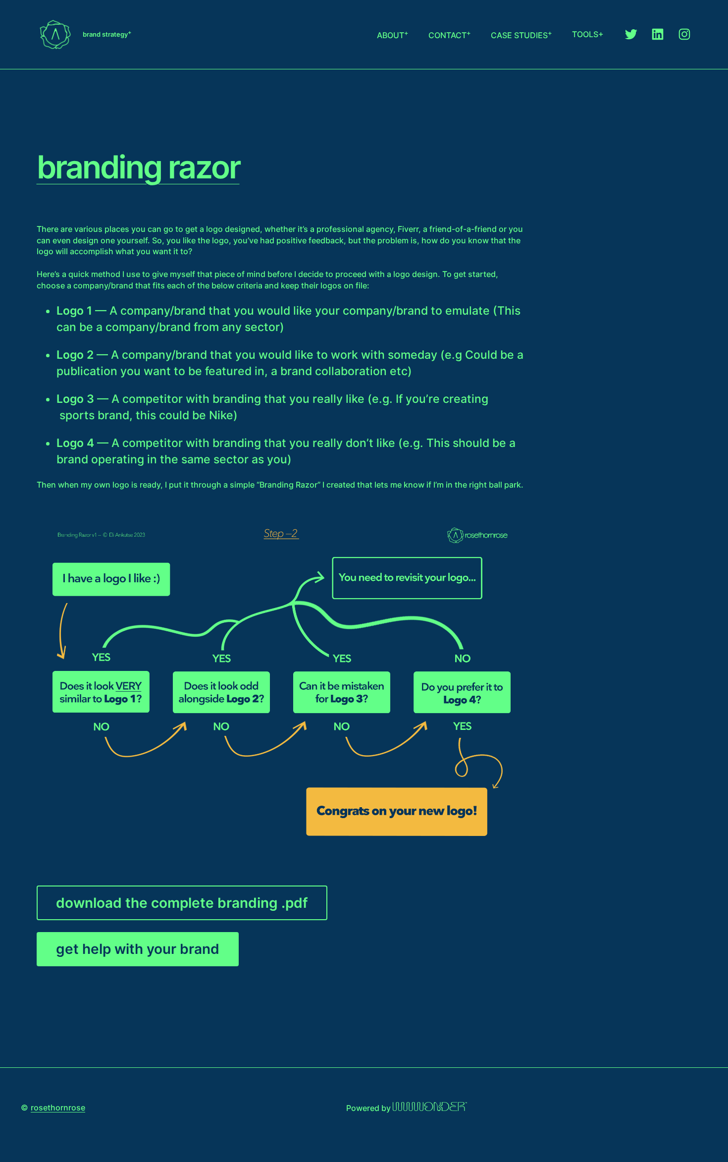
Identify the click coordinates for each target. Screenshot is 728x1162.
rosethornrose (58, 1107)
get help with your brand (137, 949)
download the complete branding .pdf (182, 902)
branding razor (138, 167)
